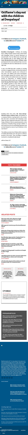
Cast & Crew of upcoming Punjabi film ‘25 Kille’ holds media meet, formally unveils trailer (7, 274)
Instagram (15, 39)
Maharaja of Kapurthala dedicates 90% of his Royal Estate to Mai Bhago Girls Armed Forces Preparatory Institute (17, 197)
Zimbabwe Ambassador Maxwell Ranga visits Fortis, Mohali (20, 273)
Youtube (18, 41)
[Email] (14, 34)
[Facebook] (2, 34)
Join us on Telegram (14, 48)
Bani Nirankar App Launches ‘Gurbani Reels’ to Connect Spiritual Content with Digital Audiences (13, 238)
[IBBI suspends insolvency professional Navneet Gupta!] (5, 188)
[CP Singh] (2, 26)
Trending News (5, 154)
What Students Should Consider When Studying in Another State (17, 170)
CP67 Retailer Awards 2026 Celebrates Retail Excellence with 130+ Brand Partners (13, 261)
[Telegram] (20, 34)
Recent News (4, 241)
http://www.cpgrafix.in (7, 293)
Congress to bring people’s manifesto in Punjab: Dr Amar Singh (13, 251)
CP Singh (10, 25)
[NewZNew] (18, 6)
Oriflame (7, 151)
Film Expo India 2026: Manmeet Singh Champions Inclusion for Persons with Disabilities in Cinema (18, 178)
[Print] (17, 34)
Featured (12, 208)
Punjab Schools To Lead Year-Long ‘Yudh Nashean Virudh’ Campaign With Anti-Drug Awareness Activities (12, 245)
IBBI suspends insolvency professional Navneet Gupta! (17, 187)
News (11, 189)
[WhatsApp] (8, 34)
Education (13, 172)
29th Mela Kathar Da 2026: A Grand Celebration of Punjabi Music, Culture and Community (13, 256)
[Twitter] (5, 34)
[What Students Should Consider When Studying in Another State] (5, 170)
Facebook (23, 39)
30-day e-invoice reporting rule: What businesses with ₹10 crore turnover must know (18, 205)
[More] (23, 34)
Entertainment (14, 182)
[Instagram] (5, 378)
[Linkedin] (11, 34)
